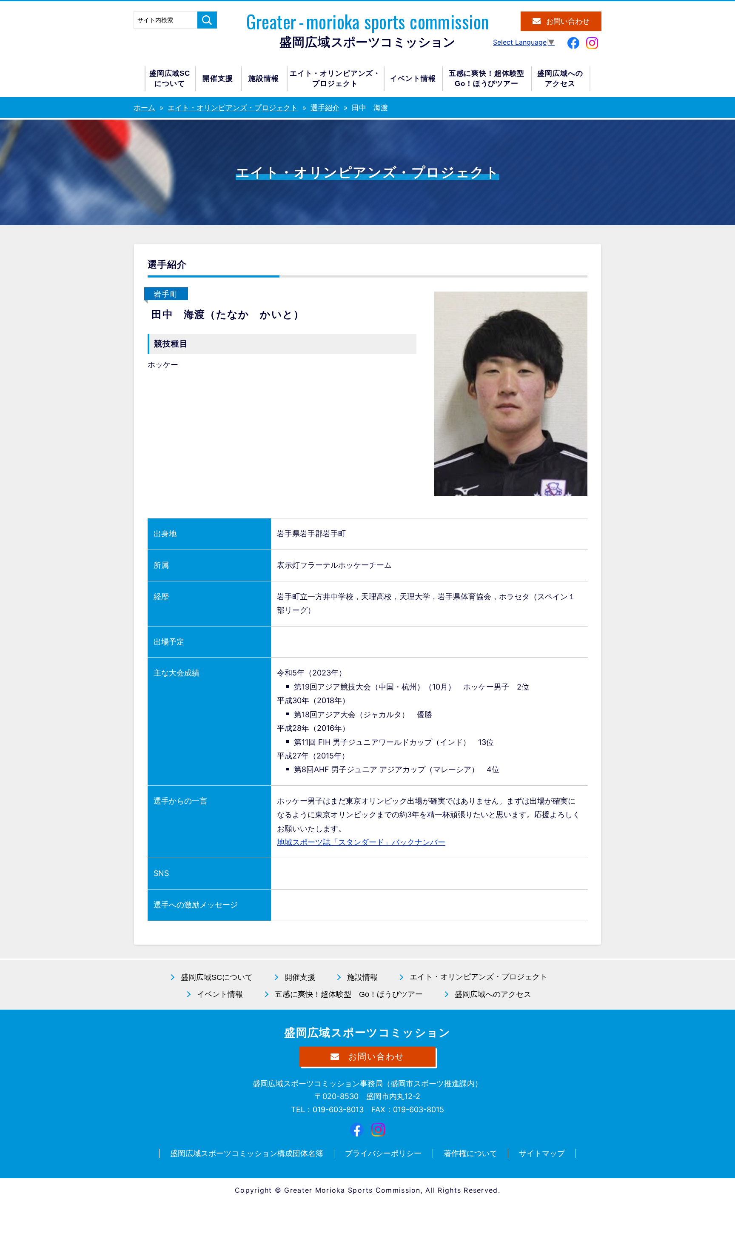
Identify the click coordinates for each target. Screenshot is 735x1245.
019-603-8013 (338, 1109)
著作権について (470, 1153)
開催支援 (217, 78)
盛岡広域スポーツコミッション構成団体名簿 (246, 1153)
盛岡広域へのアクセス (560, 78)
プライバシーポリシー (383, 1153)
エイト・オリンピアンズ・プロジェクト (335, 78)
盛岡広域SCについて (169, 78)
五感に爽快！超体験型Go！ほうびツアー (487, 78)
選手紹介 (325, 107)
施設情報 (263, 78)
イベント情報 (413, 78)
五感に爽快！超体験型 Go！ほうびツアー (349, 994)
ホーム (144, 107)
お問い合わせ (568, 21)
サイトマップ (542, 1153)
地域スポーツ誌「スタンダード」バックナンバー (361, 842)
